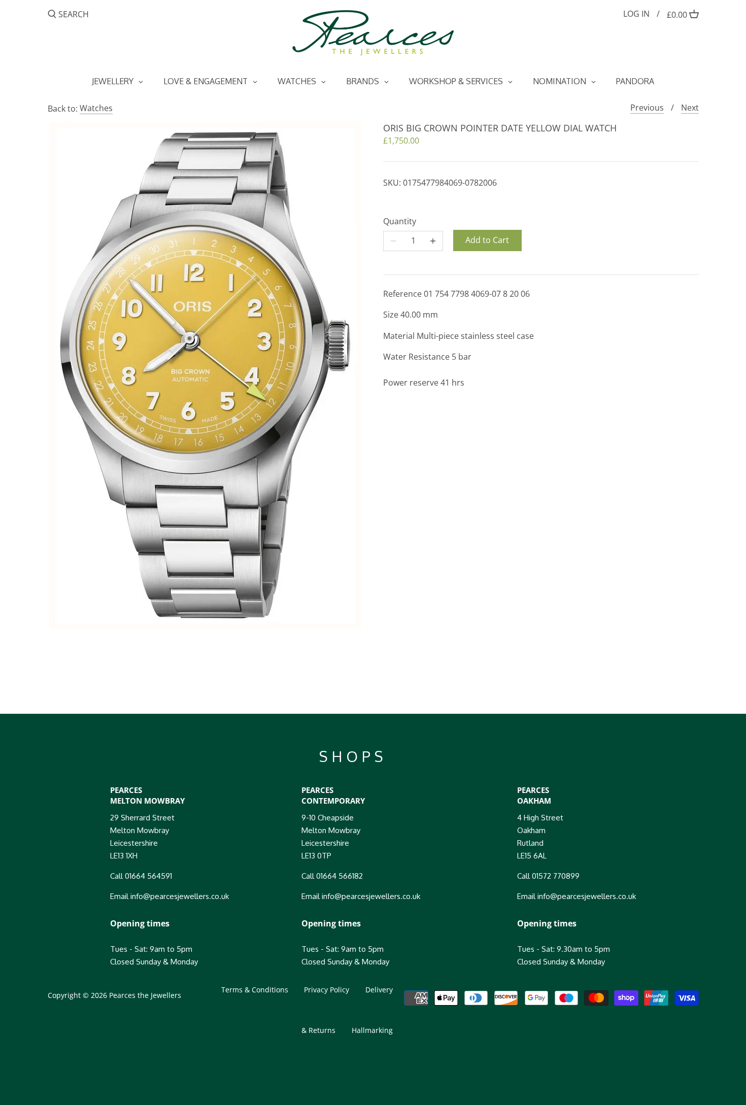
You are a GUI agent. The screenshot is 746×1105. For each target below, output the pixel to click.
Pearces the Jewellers (145, 995)
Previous (647, 107)
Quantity (399, 221)
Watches (96, 108)
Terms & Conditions (254, 989)
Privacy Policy (326, 989)
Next (690, 107)
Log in (636, 13)
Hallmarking (372, 1030)
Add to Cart (487, 240)
